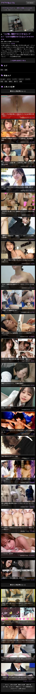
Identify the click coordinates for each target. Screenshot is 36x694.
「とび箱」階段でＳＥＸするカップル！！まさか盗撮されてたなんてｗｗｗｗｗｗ (17, 36)
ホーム (7, 684)
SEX (2, 70)
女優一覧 (28, 684)
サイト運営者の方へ (28, 686)
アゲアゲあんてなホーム (8, 8)
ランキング (11, 686)
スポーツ (21, 79)
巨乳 (6, 81)
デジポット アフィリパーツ (29, 681)
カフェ (9, 79)
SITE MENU (30, 3)
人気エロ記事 (13, 684)
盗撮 (6, 70)
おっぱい (3, 79)
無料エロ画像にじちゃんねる (24, 8)
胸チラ (16, 81)
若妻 (20, 81)
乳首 (2, 81)
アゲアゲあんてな (8, 3)
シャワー (14, 79)
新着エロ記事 (21, 684)
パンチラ (27, 79)
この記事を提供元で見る (18, 60)
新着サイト (19, 686)
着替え (10, 81)
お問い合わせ (22, 688)
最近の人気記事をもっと (18, 91)
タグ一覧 (5, 686)
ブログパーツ (13, 688)
